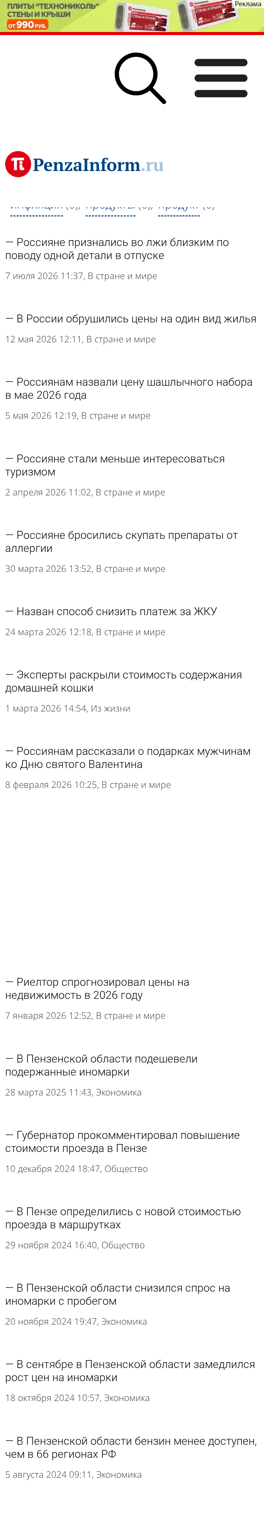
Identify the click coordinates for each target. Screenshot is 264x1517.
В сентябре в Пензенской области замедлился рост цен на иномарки (130, 1371)
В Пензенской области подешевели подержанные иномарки (101, 1065)
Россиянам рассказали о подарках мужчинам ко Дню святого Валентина (128, 758)
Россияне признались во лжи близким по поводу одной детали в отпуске (117, 249)
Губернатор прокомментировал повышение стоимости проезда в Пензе (122, 1142)
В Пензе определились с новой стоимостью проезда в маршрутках (123, 1218)
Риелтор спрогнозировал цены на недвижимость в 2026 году (97, 988)
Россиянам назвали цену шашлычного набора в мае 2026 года (129, 388)
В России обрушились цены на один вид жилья (136, 318)
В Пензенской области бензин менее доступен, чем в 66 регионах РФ (131, 1447)
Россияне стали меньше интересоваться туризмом (115, 465)
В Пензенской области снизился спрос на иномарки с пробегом (117, 1294)
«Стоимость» (126, 222)
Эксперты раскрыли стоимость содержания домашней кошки (123, 681)
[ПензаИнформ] (84, 164)
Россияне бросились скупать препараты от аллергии (121, 541)
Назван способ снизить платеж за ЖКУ (116, 611)
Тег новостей (42, 222)
